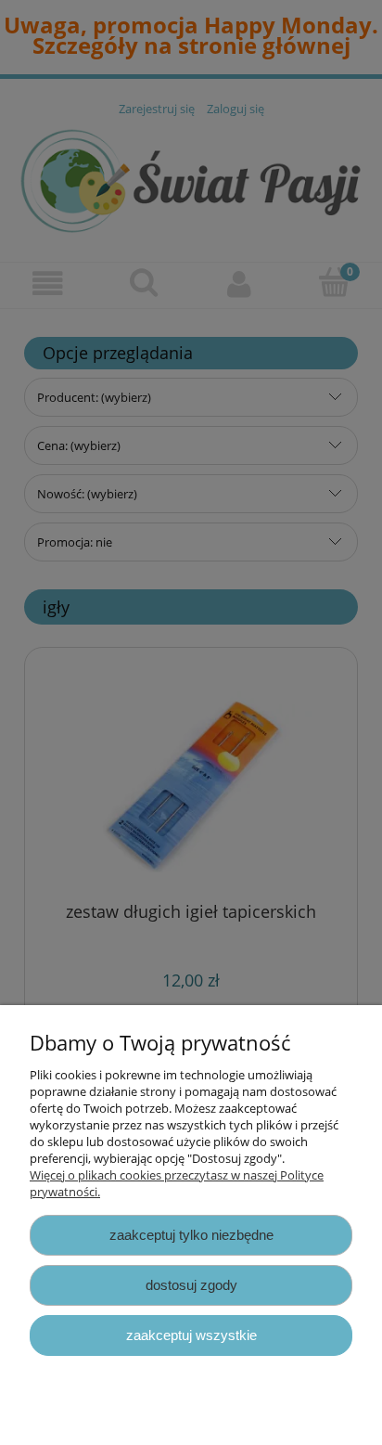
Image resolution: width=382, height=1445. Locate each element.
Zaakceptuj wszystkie (191, 1335)
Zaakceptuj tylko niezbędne (191, 1235)
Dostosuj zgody (191, 1285)
